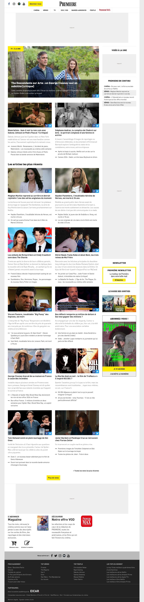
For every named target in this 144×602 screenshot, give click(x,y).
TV (55, 10)
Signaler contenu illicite (26, 599)
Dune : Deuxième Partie (16, 567)
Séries (45, 10)
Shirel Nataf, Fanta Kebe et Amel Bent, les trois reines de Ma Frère (77, 256)
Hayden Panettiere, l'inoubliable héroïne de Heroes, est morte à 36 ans (75, 197)
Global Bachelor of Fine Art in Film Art (37, 595)
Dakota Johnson (79, 572)
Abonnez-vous (35, 4)
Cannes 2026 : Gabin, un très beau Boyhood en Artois (77, 157)
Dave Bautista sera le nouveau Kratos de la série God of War (117, 104)
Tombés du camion (14, 572)
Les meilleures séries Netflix (116, 572)
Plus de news (53, 478)
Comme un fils (13, 579)
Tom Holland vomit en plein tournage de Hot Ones (28, 439)
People (93, 10)
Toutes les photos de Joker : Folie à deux (73, 454)
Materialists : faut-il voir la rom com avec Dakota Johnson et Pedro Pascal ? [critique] (28, 131)
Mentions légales (13, 599)
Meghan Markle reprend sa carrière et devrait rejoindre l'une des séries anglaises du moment (30, 197)
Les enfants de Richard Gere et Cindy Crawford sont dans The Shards (29, 256)
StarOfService (55, 595)
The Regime (45, 570)
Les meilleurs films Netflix (116, 579)
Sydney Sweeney (79, 574)
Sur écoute (44, 579)
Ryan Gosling (78, 570)
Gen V (43, 572)
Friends (43, 567)
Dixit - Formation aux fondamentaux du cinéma (74, 595)
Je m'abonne (119, 369)
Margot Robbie (79, 577)
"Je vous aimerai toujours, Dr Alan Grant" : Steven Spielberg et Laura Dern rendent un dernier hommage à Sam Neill (31, 335)
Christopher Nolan (80, 567)
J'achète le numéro (119, 374)
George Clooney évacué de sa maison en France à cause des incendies (30, 377)
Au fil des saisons (14, 577)
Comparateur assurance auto (16, 595)
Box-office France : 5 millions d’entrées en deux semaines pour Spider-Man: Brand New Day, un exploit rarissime (31, 403)
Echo (42, 574)
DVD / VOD (64, 10)
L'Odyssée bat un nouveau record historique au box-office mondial (119, 98)
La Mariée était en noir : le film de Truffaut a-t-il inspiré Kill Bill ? (76, 377)
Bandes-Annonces (79, 10)
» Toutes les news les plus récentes (86, 471)
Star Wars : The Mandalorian (50, 577)
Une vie (10, 570)
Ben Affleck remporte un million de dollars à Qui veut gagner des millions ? (75, 315)
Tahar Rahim (78, 579)
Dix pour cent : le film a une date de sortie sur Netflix (118, 87)
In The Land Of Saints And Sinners (19, 574)
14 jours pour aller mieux (16, 582)
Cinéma (36, 10)
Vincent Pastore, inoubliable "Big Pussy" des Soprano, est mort (28, 315)
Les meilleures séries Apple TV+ (118, 577)
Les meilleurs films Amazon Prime (118, 582)
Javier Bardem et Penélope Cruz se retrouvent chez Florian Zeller (76, 439)
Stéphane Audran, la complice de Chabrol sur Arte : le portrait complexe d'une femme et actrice (76, 132)
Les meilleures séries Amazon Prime (119, 574)
